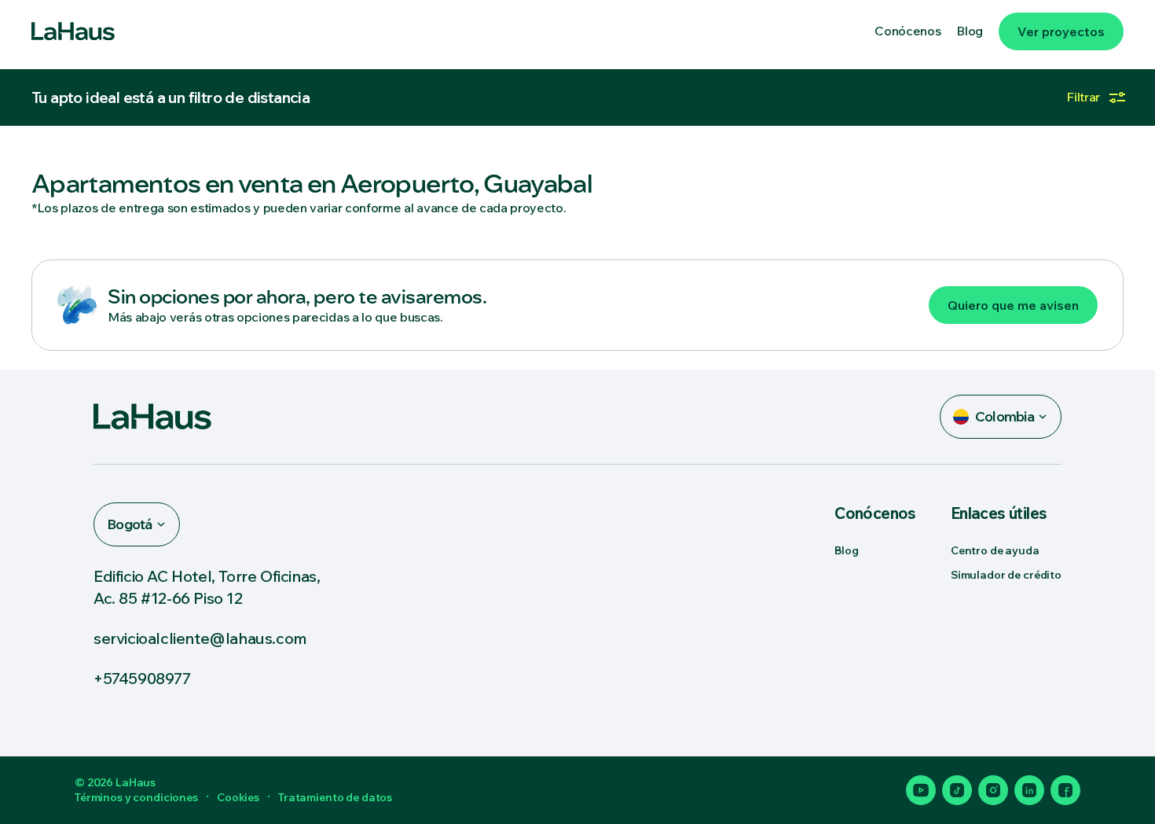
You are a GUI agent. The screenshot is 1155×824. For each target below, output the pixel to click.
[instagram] (993, 790)
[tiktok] (957, 790)
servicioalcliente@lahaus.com (200, 638)
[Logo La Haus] (73, 31)
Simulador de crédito (1006, 575)
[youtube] (921, 790)
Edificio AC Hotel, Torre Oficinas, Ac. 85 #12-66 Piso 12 (207, 586)
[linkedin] (1029, 790)
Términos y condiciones (136, 797)
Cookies (238, 797)
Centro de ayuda (995, 550)
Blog (846, 550)
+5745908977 (142, 678)
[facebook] (1065, 790)
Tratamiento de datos (335, 797)
